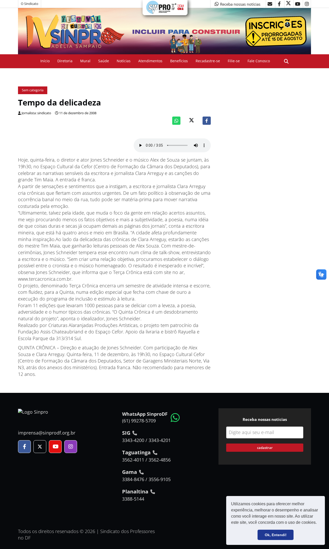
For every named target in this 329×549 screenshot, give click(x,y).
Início (45, 60)
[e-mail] (270, 4)
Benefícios (179, 60)
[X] (288, 4)
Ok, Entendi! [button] (276, 535)
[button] (318, 523)
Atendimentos (150, 60)
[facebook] (279, 4)
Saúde (103, 60)
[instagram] (307, 4)
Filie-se (234, 60)
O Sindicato (29, 4)
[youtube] (297, 4)
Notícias (124, 60)
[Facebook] (207, 121)
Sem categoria (32, 90)
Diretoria (64, 60)
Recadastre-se (208, 60)
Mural (85, 60)
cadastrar (265, 447)
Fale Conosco (259, 60)
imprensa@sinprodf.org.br (46, 433)
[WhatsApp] (176, 121)
